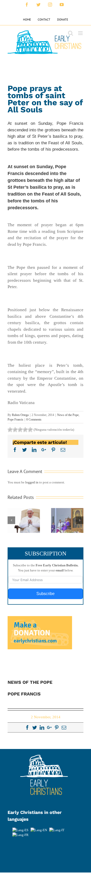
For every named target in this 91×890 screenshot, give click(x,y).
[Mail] (64, 727)
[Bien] (20, 429)
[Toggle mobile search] (70, 33)
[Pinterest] (56, 727)
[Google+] (49, 727)
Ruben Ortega (20, 415)
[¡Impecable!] (30, 429)
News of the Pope (68, 415)
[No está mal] (15, 429)
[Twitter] (34, 727)
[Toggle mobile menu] (80, 33)
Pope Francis (15, 419)
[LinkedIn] (42, 727)
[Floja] (10, 429)
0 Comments (33, 419)
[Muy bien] (25, 429)
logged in (31, 482)
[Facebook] (27, 727)
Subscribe (45, 593)
